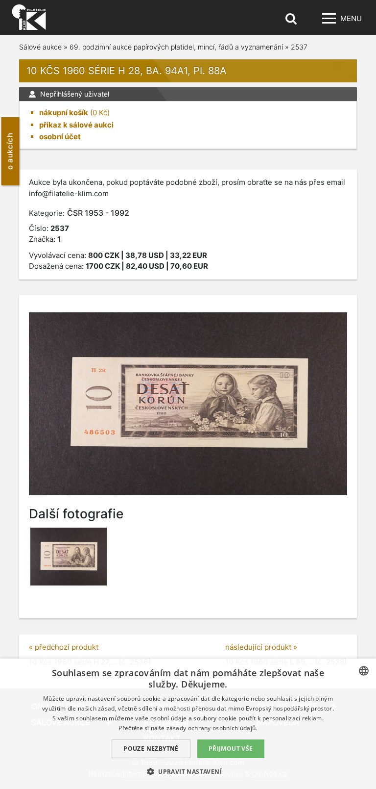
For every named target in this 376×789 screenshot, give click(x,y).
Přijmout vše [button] (231, 748)
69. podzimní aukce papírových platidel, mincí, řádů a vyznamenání (176, 47)
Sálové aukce (40, 47)
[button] (188, 771)
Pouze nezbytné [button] (151, 748)
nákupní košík (63, 112)
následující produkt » (261, 647)
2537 (299, 47)
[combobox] (364, 671)
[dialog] (188, 724)
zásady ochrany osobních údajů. (212, 728)
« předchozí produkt (63, 647)
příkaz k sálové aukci (76, 124)
